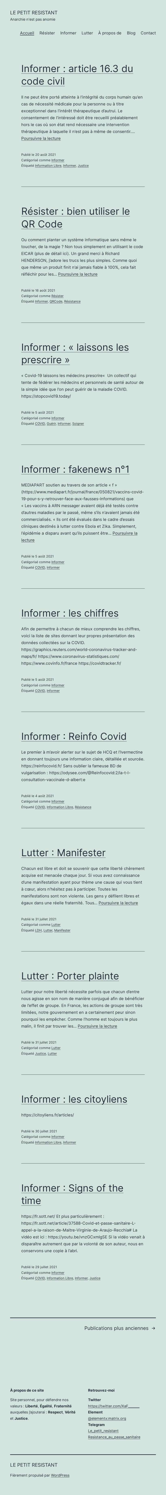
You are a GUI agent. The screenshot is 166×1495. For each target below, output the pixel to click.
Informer (68, 33)
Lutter (87, 33)
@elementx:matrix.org (107, 1418)
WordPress (60, 1475)
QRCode (56, 301)
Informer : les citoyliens (74, 1099)
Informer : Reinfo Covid (74, 736)
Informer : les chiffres (70, 613)
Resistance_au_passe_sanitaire (114, 1437)
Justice (83, 166)
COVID (40, 424)
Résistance (72, 301)
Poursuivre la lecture (41, 138)
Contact (148, 33)
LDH (38, 930)
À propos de (109, 33)
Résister (47, 33)
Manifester (62, 930)
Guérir (51, 424)
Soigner (78, 424)
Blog (131, 33)
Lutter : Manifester (63, 853)
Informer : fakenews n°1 (75, 469)
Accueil (27, 33)
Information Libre (48, 166)
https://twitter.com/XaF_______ (113, 1406)
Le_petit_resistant (103, 1431)
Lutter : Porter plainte (70, 976)
